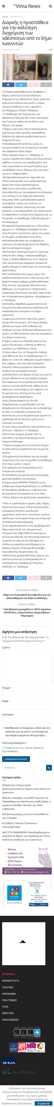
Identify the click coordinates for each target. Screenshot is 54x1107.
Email (6, 701)
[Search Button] (49, 768)
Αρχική (5, 16)
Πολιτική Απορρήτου (15, 742)
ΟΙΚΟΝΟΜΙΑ (9, 993)
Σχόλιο (6, 647)
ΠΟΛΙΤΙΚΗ (7, 987)
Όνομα (7, 687)
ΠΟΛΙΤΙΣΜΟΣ (9, 1000)
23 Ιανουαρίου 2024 (10, 49)
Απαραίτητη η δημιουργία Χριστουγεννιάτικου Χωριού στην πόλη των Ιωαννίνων (26, 789)
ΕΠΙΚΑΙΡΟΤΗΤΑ (16, 16)
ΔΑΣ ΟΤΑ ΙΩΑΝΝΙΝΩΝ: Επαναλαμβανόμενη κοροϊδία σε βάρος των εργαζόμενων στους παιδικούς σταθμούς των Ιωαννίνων (26, 836)
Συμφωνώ (44, 1103)
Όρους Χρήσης (36, 1099)
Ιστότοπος (8, 714)
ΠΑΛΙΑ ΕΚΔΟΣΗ (10, 1019)
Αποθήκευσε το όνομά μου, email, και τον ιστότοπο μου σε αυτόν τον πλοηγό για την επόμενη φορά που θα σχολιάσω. (27, 731)
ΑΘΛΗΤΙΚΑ (8, 1013)
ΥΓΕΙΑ (5, 1006)
